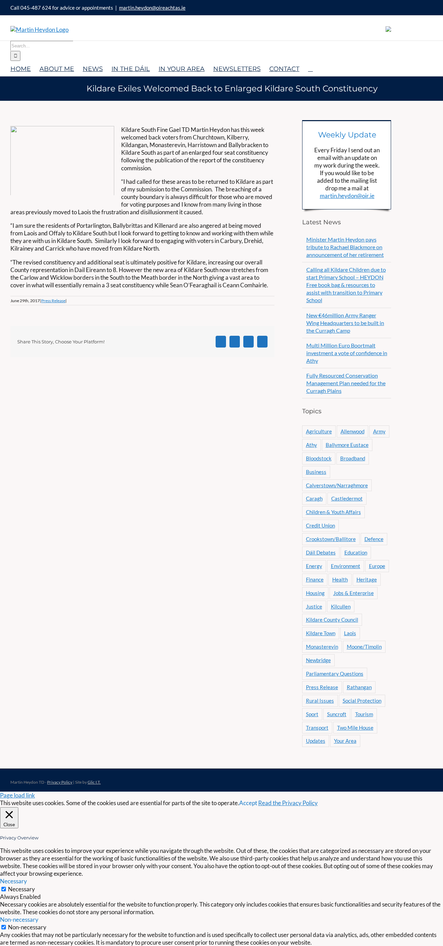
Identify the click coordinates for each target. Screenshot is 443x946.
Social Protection (362, 700)
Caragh (314, 498)
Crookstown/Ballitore (331, 539)
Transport (317, 727)
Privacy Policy (59, 782)
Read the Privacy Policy (288, 803)
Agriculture (319, 431)
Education (355, 552)
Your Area (345, 741)
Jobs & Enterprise (353, 593)
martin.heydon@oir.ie (347, 195)
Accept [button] (248, 803)
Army (379, 431)
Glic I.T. (94, 782)
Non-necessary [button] (19, 919)
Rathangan (359, 687)
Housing (315, 593)
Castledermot (347, 498)
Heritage (366, 579)
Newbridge (318, 660)
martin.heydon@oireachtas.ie (152, 7)
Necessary (21, 889)
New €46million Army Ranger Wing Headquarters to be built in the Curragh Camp (345, 323)
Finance (315, 579)
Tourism (364, 714)
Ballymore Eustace (347, 445)
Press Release (53, 300)
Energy (314, 566)
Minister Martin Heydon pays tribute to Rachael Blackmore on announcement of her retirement (345, 247)
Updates (315, 741)
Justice (314, 606)
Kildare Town (320, 633)
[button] (310, 68)
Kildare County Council (332, 619)
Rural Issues (320, 700)
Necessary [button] (13, 881)
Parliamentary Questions (334, 673)
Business (316, 472)
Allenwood (352, 431)
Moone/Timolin (364, 646)
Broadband (352, 458)
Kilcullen (341, 606)
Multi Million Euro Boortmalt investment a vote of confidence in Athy (346, 353)
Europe (377, 566)
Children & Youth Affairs (333, 512)
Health (340, 579)
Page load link (17, 795)
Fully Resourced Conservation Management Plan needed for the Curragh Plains (346, 383)
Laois (350, 633)
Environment (345, 566)
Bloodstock (319, 458)
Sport (312, 714)
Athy (311, 445)
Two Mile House (355, 727)
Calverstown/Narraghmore (337, 485)
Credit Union (320, 525)
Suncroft (336, 714)
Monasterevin (322, 646)
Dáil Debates (321, 552)
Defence (373, 539)
